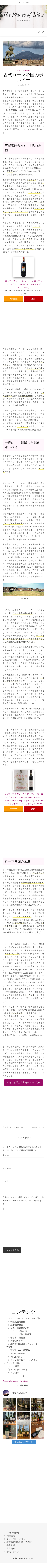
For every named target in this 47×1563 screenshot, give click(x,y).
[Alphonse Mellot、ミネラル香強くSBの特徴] (37, 1404)
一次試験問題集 (17, 1321)
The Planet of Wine (23, 15)
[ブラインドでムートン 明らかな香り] (9, 1432)
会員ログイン (13, 1551)
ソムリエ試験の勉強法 (20, 1334)
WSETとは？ (16, 1356)
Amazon (13, 299)
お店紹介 (14, 1372)
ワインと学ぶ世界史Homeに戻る (23, 1082)
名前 (6, 1155)
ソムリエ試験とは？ (19, 1331)
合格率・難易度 (17, 1337)
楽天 (33, 299)
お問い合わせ (13, 1532)
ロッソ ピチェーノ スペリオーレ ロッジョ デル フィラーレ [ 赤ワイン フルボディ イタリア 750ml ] (23, 284)
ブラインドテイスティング (19, 1369)
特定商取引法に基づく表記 (19, 1542)
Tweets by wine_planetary (15, 1381)
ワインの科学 (13, 1366)
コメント (6, 1208)
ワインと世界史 (23, 70)
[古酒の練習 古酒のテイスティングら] (9, 1404)
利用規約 (11, 1535)
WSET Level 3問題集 (20, 1350)
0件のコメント (38, 1127)
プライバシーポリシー (17, 1538)
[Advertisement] (23, 322)
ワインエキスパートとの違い (24, 1359)
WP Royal (29, 1558)
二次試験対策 (16, 1324)
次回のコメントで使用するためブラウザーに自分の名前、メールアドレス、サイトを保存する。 (23, 1200)
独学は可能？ (16, 1340)
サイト (5, 1181)
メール (7, 1168)
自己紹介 (11, 1548)
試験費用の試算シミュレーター (25, 1344)
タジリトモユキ (16, 1127)
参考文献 (11, 1545)
